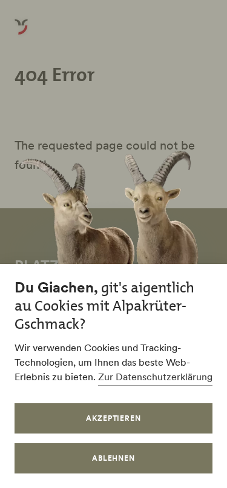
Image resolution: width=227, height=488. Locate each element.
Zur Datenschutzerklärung (155, 377)
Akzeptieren (114, 418)
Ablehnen (114, 458)
